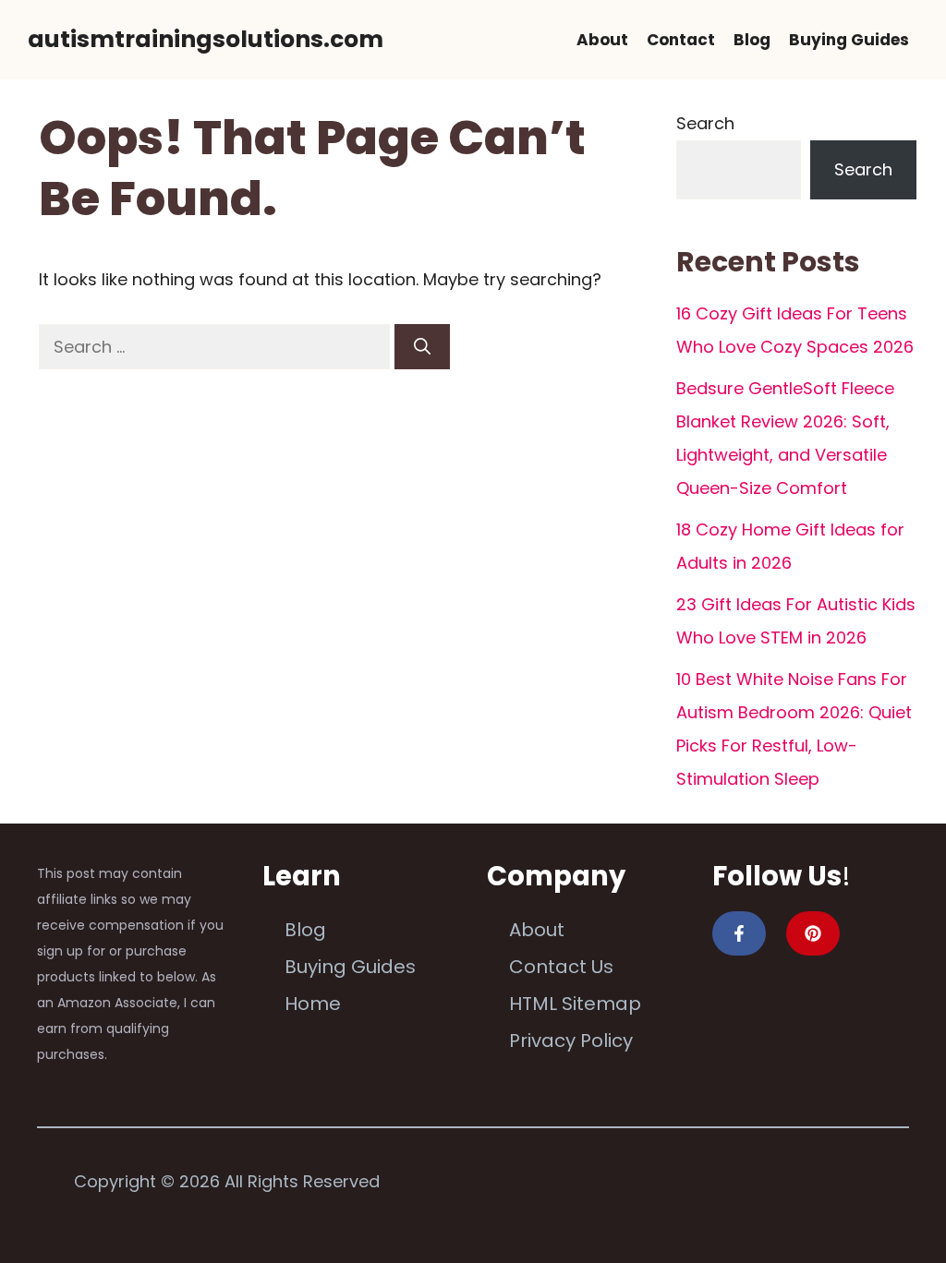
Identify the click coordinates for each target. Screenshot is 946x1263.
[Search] (422, 346)
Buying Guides (849, 40)
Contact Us (561, 967)
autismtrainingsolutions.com (205, 39)
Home (313, 1003)
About (602, 40)
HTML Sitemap (575, 1003)
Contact (681, 40)
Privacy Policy (571, 1040)
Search (705, 123)
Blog (752, 40)
